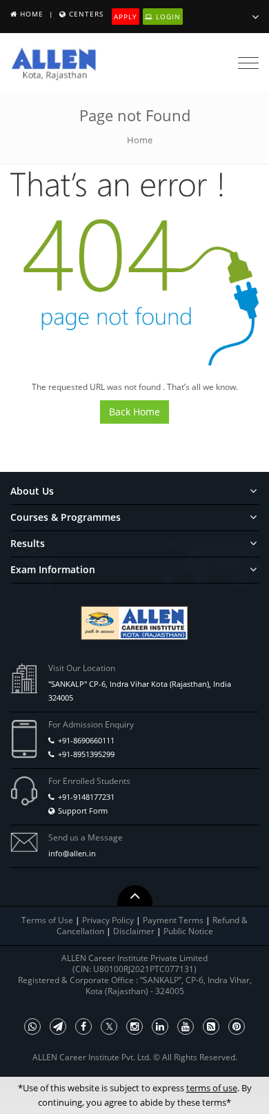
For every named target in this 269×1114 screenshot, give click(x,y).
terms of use (211, 1088)
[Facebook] (83, 1026)
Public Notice (188, 931)
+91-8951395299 (86, 754)
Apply (125, 16)
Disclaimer (135, 931)
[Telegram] (58, 1026)
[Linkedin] (160, 1026)
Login (167, 16)
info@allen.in (72, 853)
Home (31, 14)
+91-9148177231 (86, 797)
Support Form (83, 810)
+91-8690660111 (86, 740)
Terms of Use (47, 920)
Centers (86, 14)
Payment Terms (174, 920)
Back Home (134, 411)
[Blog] (211, 1026)
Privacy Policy (108, 920)
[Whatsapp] (32, 1026)
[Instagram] (134, 1026)
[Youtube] (185, 1026)
